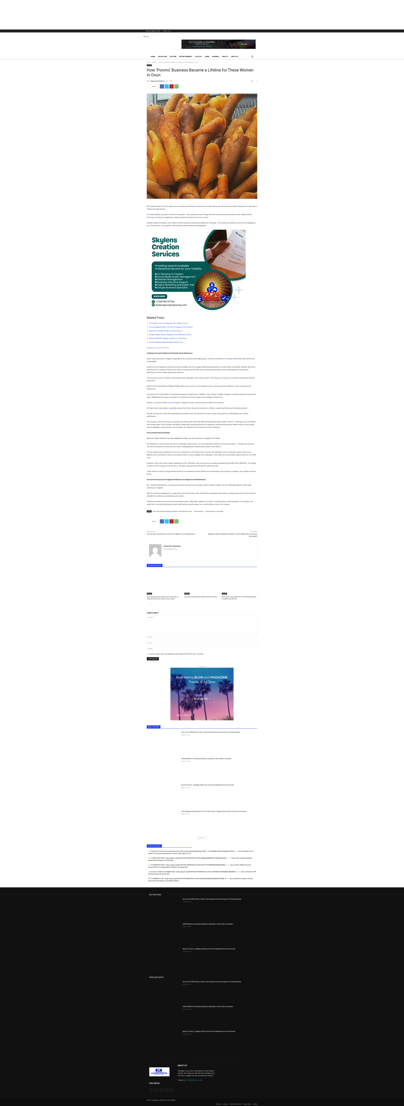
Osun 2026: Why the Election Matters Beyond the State (200, 597)
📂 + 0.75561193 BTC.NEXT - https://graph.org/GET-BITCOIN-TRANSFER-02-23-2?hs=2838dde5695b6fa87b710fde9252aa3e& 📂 (188, 858)
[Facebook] (245, 31)
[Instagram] (248, 31)
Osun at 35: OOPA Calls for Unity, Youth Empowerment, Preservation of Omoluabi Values (210, 732)
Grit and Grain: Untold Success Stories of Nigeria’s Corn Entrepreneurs (171, 534)
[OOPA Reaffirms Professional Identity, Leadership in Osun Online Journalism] (163, 769)
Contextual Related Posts (161, 348)
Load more (201, 838)
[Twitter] (251, 31)
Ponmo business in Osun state (214, 511)
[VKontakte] (172, 1090)
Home (148, 62)
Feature (154, 62)
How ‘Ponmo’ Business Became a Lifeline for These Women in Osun (172, 511)
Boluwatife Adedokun (158, 81)
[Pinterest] (171, 86)
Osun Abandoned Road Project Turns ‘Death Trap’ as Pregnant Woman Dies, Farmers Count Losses (214, 811)
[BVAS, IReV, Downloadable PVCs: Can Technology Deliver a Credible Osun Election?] (239, 582)
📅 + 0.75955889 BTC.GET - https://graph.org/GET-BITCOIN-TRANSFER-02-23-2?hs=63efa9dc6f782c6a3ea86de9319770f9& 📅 (187, 878)
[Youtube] (257, 31)
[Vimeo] (254, 31)
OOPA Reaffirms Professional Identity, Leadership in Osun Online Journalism (206, 758)
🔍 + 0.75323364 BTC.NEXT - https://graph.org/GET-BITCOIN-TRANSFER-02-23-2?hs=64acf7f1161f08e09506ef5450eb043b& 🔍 (187, 865)
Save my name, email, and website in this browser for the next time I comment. (176, 654)
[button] (252, 56)
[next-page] (151, 604)
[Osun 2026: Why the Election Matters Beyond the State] (202, 582)
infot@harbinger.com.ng (194, 1080)
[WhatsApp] (176, 86)
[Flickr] (162, 1090)
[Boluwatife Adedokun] (148, 81)
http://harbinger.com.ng (170, 549)
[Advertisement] (63, 14)
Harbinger (150, 217)
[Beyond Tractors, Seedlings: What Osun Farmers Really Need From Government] (163, 795)
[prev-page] (148, 604)
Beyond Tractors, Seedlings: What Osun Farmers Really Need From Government (207, 785)
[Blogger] (151, 1090)
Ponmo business (198, 511)
